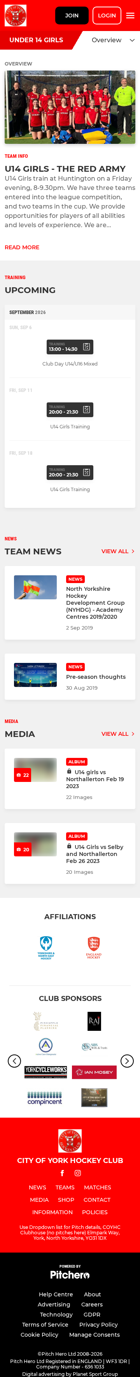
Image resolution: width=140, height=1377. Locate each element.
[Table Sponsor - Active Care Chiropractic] (45, 1048)
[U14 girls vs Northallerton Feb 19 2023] (35, 770)
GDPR (92, 1314)
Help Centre (56, 1294)
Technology (56, 1314)
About (92, 1294)
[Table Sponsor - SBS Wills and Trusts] (94, 1048)
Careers (92, 1304)
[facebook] (62, 1174)
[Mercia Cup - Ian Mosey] (94, 1074)
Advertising (54, 1304)
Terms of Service (45, 1324)
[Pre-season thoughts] (35, 675)
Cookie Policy (39, 1334)
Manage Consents (94, 1334)
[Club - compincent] (45, 1099)
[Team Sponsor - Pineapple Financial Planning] (45, 1023)
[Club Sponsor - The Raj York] (94, 1023)
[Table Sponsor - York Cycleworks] (45, 1074)
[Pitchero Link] (70, 1276)
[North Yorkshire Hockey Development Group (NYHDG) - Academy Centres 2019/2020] (35, 587)
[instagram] (78, 1174)
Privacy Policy (98, 1324)
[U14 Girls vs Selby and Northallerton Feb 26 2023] (35, 844)
